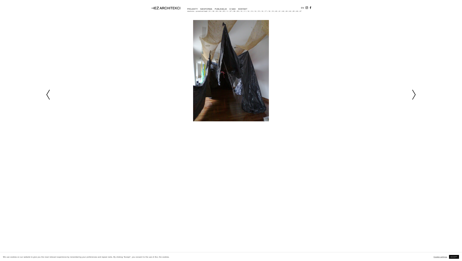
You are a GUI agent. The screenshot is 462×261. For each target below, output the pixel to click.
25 (294, 11)
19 (273, 11)
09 (238, 11)
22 (283, 11)
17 (266, 11)
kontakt (242, 9)
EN (302, 7)
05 (224, 11)
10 (241, 11)
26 (297, 11)
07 (231, 11)
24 (290, 11)
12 (248, 11)
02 (213, 11)
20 (276, 11)
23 (287, 11)
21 (280, 11)
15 (259, 11)
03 (217, 11)
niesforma (206, 9)
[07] (414, 95)
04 (220, 11)
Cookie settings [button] (440, 257)
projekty (192, 9)
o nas (232, 9)
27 (301, 11)
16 (262, 11)
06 (227, 11)
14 (255, 11)
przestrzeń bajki (201, 11)
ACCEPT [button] (454, 257)
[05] (48, 95)
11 (245, 11)
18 (269, 11)
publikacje (221, 9)
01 (210, 11)
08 (234, 11)
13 (252, 11)
